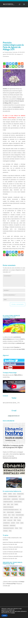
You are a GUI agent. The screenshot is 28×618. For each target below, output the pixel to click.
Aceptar (4, 615)
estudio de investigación (8, 507)
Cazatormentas (8, 52)
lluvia (9, 514)
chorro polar (21, 499)
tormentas (5, 530)
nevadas (16, 517)
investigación (18, 512)
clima (4, 504)
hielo (4, 512)
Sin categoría (18, 54)
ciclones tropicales (18, 501)
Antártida (10, 493)
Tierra (20, 528)
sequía (21, 522)
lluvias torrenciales (20, 514)
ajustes (13, 612)
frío (20, 509)
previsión (13, 522)
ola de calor (9, 520)
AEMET (4, 493)
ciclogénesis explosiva (8, 501)
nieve (20, 517)
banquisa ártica (20, 493)
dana (12, 504)
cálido (8, 504)
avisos (14, 493)
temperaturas (12, 525)
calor (20, 496)
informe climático (10, 512)
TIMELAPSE (17, 375)
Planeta (19, 520)
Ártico (10, 530)
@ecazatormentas (7, 402)
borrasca (5, 496)
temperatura (5, 525)
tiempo (16, 528)
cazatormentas (15, 499)
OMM (15, 520)
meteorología (6, 517)
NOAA (4, 520)
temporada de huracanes (8, 528)
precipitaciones (6, 522)
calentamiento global (13, 496)
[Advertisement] (14, 26)
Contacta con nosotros (10, 458)
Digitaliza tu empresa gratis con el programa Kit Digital (13, 446)
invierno (5, 514)
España (16, 504)
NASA (11, 517)
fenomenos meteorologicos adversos (10, 509)
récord (17, 522)
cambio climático (6, 499)
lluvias (13, 514)
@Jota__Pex (16, 402)
